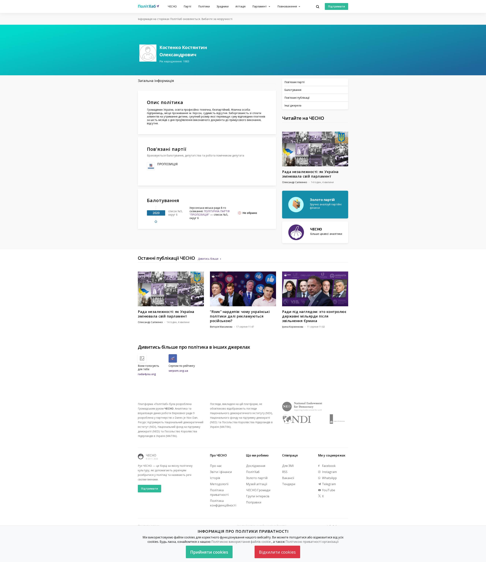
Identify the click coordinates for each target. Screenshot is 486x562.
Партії (187, 6)
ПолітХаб (253, 472)
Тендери (288, 484)
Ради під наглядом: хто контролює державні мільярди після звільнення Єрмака (314, 316)
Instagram (329, 472)
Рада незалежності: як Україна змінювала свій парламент (310, 174)
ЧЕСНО (172, 6)
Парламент (259, 6)
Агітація (240, 6)
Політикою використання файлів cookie (241, 542)
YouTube (328, 490)
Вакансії (288, 478)
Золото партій (256, 478)
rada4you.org (147, 374)
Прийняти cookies (209, 552)
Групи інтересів (257, 496)
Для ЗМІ (288, 466)
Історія (215, 478)
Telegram (328, 484)
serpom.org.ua (178, 370)
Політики (204, 6)
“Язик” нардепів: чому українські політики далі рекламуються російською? (240, 316)
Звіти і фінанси (221, 472)
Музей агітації (256, 484)
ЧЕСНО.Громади (258, 490)
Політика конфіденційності (223, 503)
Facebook (328, 466)
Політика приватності (219, 492)
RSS (284, 472)
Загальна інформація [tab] (156, 80)
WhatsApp (329, 478)
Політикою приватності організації (312, 542)
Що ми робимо (257, 455)
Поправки (253, 502)
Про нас (216, 466)
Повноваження (287, 6)
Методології (219, 484)
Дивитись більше (208, 258)
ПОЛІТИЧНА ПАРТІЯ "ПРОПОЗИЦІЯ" (209, 212)
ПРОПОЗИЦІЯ (167, 164)
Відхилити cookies (277, 552)
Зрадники (223, 6)
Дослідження (255, 466)
